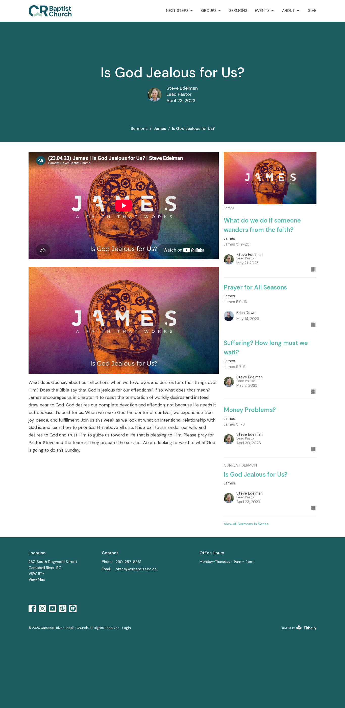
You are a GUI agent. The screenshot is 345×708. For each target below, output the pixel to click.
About (288, 10)
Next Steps (177, 10)
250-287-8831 (128, 561)
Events (262, 10)
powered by (296, 632)
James (160, 128)
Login (126, 628)
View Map (37, 579)
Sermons (238, 10)
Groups (208, 10)
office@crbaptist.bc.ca (136, 569)
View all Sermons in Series (246, 524)
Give (312, 10)
